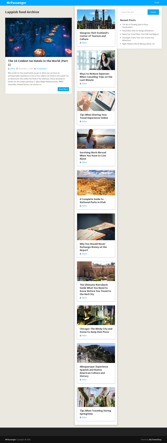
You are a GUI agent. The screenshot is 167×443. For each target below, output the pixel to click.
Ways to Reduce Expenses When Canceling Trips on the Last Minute (96, 76)
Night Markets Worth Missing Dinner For (138, 44)
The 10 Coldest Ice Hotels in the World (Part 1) (38, 63)
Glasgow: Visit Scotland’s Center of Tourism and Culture (94, 36)
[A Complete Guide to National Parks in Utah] (96, 182)
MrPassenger (16, 2)
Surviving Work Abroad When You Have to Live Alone (93, 155)
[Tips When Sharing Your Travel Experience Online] (96, 101)
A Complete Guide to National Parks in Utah (93, 200)
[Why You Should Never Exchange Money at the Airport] (96, 227)
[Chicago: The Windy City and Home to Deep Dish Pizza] (96, 315)
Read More (63, 89)
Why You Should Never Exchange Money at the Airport (93, 247)
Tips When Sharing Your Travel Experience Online (94, 116)
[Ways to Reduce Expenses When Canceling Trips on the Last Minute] (96, 60)
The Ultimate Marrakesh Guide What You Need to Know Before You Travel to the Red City (95, 289)
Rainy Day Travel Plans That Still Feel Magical (140, 34)
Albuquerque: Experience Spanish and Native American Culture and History (94, 371)
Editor (12, 68)
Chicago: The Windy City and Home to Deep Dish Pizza (96, 330)
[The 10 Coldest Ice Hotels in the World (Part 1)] (38, 37)
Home (157, 3)
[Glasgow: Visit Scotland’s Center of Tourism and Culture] (96, 19)
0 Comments (42, 68)
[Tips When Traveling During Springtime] (96, 397)
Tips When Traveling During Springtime (95, 412)
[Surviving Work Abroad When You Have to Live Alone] (96, 139)
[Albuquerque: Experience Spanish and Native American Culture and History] (96, 353)
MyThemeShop (155, 439)
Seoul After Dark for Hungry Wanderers (138, 30)
